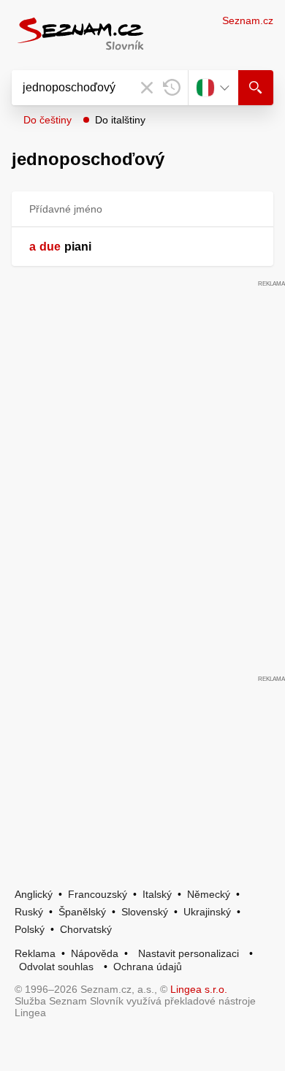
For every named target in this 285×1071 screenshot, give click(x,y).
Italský (157, 894)
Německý (208, 894)
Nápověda (94, 953)
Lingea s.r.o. (198, 989)
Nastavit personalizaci (188, 953)
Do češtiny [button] (47, 120)
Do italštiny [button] (120, 120)
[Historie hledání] (172, 87)
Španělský (82, 912)
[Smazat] (147, 87)
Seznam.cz (247, 20)
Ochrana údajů (147, 966)
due (50, 246)
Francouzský (97, 894)
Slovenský (144, 912)
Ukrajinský (207, 912)
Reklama (35, 953)
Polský (30, 929)
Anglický (34, 894)
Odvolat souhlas (56, 966)
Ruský (29, 912)
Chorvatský (86, 929)
